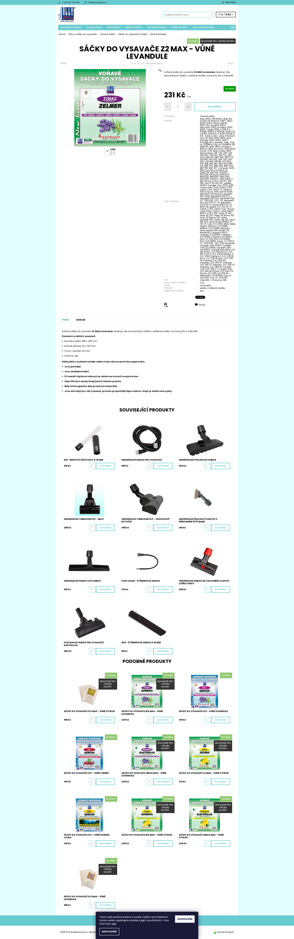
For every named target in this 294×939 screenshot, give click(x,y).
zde (114, 924)
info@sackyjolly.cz (97, 2)
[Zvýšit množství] (95, 464)
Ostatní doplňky (203, 27)
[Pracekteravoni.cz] (66, 14)
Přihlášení (230, 2)
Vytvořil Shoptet (225, 932)
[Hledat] (211, 15)
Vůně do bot (179, 27)
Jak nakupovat (157, 27)
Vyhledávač (94, 27)
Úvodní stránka (71, 27)
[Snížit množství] (95, 467)
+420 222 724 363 (70, 2)
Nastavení (109, 931)
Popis (65, 319)
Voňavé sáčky (207, 116)
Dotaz (202, 304)
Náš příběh (114, 27)
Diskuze (80, 319)
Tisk (166, 306)
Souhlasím (184, 919)
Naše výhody (133, 27)
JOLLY (230, 63)
